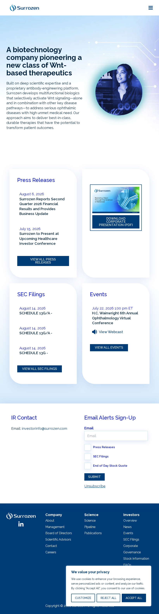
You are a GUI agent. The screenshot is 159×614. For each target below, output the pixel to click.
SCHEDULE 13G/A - (35, 313)
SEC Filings (101, 456)
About (49, 520)
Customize (83, 598)
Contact (51, 546)
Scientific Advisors (58, 539)
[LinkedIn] (21, 524)
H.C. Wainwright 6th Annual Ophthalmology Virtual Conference (115, 318)
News (127, 527)
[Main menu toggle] (150, 8)
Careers (50, 552)
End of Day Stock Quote (110, 465)
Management (55, 527)
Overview (130, 520)
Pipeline (89, 527)
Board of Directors (58, 533)
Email (88, 428)
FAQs (127, 565)
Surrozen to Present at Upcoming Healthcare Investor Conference (39, 239)
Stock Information (136, 558)
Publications (93, 533)
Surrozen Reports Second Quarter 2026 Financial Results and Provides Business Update (42, 206)
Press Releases (104, 447)
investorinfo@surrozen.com (44, 428)
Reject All (108, 598)
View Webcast (111, 332)
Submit (94, 477)
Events (128, 533)
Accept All (134, 598)
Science (90, 520)
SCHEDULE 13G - (33, 353)
